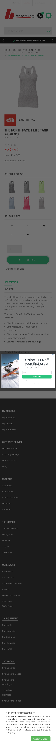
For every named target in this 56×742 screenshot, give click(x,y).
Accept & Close (41, 739)
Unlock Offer (37, 376)
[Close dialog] (53, 355)
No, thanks (37, 384)
